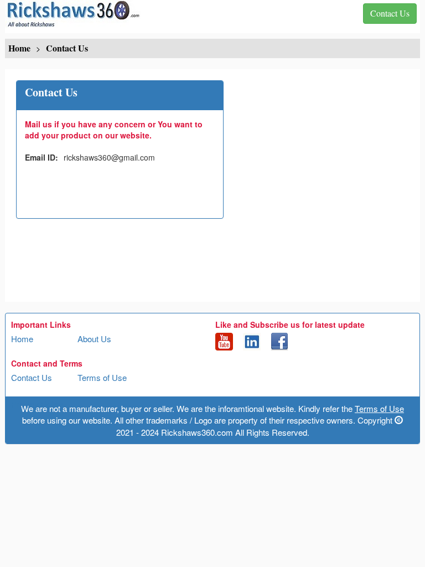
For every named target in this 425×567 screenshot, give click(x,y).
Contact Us (31, 377)
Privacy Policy (37, 404)
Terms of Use (102, 377)
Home (22, 338)
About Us (94, 338)
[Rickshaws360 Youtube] (224, 340)
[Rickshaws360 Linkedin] (252, 340)
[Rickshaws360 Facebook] (279, 340)
